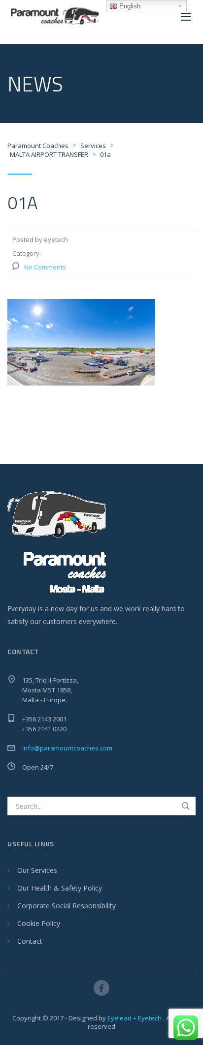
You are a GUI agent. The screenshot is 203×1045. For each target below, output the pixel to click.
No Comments (45, 267)
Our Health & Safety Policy (59, 888)
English (128, 6)
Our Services (37, 870)
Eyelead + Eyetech (135, 1018)
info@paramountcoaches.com (67, 748)
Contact (29, 941)
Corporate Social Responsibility (66, 905)
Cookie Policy (38, 923)
